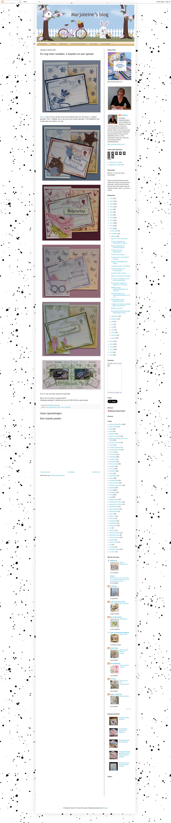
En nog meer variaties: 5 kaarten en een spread (119, 284)
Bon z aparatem (124, 603)
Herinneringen (114, 483)
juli (112, 321)
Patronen (112, 516)
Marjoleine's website (115, 162)
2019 (111, 217)
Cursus (111, 452)
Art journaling (113, 426)
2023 (111, 207)
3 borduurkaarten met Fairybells (124, 741)
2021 (111, 212)
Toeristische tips (114, 535)
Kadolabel (112, 492)
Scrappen (112, 521)
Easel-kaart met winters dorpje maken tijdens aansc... (120, 312)
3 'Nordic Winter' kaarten (118, 273)
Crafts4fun (113, 586)
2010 (111, 352)
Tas (110, 528)
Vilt (110, 544)
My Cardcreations (116, 617)
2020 (111, 215)
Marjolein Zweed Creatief (115, 363)
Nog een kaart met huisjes (119, 238)
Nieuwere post (45, 472)
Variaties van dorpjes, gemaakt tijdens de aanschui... (121, 304)
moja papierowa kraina (117, 602)
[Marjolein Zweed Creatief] (115, 390)
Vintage (111, 547)
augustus (114, 319)
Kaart (58, 407)
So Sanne (113, 679)
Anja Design (114, 648)
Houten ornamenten (115, 485)
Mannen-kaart (113, 499)
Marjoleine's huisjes (115, 502)
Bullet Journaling (114, 436)
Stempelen (68, 407)
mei (112, 327)
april (112, 330)
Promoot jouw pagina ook (115, 392)
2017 (111, 223)
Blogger (105, 808)
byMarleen (113, 560)
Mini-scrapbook (114, 509)
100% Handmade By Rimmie (119, 632)
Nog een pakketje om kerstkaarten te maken (119, 242)
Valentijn (112, 540)
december (114, 231)
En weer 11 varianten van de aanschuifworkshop (120, 279)
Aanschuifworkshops (78, 44)
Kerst (62, 407)
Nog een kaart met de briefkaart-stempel (118, 246)
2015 (111, 228)
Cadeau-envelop (114, 442)
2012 (111, 347)
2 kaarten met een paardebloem (116, 251)
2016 (111, 226)
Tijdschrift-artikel (114, 533)
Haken (111, 478)
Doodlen (112, 466)
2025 (111, 201)
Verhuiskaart (113, 542)
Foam (111, 473)
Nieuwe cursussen (117, 308)
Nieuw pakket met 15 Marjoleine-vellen (117, 300)
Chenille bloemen (115, 447)
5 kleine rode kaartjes (118, 254)
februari (114, 335)
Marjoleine (124, 115)
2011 (111, 349)
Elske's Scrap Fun (116, 694)
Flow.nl (112, 576)
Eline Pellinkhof (115, 663)
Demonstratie (113, 464)
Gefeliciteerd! (123, 619)
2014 (111, 341)
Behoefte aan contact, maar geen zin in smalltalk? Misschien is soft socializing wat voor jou (119, 579)
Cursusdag (112, 454)
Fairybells (112, 471)
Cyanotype (112, 459)
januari (113, 338)
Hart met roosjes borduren (124, 718)
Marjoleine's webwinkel (116, 165)
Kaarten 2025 (123, 634)
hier (114, 173)
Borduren (112, 434)
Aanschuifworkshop (51, 407)
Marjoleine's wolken (115, 504)
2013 (111, 344)
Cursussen (93, 44)
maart (113, 332)
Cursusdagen (106, 44)
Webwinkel (63, 44)
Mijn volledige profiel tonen (116, 144)
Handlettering (113, 480)
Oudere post (96, 472)
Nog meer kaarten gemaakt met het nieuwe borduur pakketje (124, 754)
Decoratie (112, 461)
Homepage (71, 472)
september (114, 316)
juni (112, 324)
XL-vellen (112, 552)
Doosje (111, 469)
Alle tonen (128, 709)
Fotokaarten (113, 476)
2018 (111, 220)
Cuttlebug (112, 457)
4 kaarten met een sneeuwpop (120, 266)
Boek (111, 431)
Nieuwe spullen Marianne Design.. (124, 651)
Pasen (111, 514)
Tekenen (112, 530)
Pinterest (112, 518)
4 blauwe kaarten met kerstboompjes (118, 269)
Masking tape (113, 506)
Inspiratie (112, 487)
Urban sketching (114, 537)
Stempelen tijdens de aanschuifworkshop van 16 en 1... (120, 295)
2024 (111, 204)
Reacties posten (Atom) (57, 475)
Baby (111, 429)
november (114, 233)
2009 (111, 355)
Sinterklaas (112, 523)
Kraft (110, 497)
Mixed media (113, 511)
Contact (53, 44)
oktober (113, 236)
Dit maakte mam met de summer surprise (124, 764)
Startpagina (42, 44)
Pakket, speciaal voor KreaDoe (121, 276)
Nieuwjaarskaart (124, 696)
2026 (111, 198)
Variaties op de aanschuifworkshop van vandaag (119, 289)
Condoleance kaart (115, 450)
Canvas (111, 445)
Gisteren (43, 117)
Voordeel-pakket (114, 549)
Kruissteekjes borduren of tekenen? (123, 730)
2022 (111, 209)
